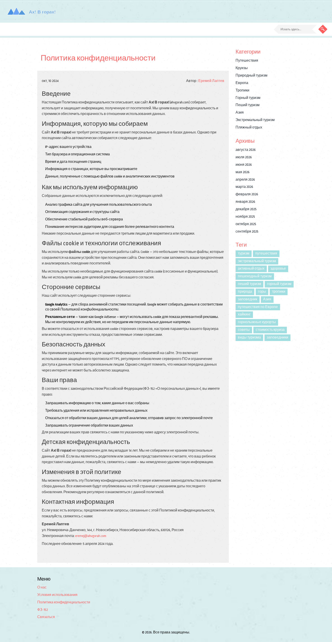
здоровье (278, 269)
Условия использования (57, 595)
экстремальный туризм (257, 261)
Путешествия (247, 61)
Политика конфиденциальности (63, 602)
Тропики (242, 90)
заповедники (277, 337)
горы (262, 292)
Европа (242, 83)
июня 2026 (244, 165)
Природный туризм (251, 75)
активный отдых (251, 269)
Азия (240, 112)
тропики (278, 292)
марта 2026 (244, 187)
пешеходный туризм (255, 276)
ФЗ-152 (42, 610)
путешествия (266, 253)
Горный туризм (248, 98)
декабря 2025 (246, 209)
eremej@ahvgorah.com (90, 536)
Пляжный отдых (249, 127)
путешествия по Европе (258, 307)
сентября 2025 (247, 231)
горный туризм (279, 284)
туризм (243, 253)
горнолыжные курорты (257, 322)
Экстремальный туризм (255, 120)
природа (245, 292)
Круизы (242, 68)
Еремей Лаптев (211, 81)
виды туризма (249, 337)
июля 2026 (244, 157)
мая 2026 (243, 172)
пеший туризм (249, 284)
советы (244, 330)
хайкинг (244, 314)
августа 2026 (246, 150)
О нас (42, 587)
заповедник (247, 299)
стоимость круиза (270, 330)
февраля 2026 (247, 194)
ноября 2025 (245, 217)
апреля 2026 (245, 180)
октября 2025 (246, 224)
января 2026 (245, 202)
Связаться (46, 617)
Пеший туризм (248, 105)
